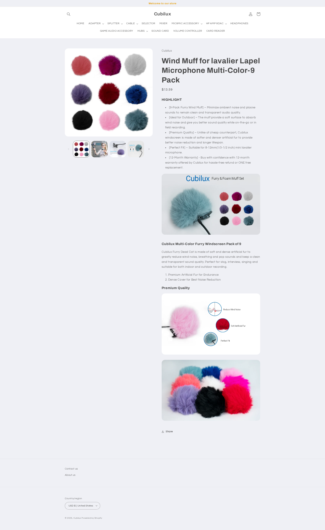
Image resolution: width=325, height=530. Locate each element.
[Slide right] (149, 149)
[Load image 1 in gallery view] (81, 149)
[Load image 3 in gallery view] (118, 149)
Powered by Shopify (92, 518)
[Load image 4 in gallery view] (136, 149)
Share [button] (169, 431)
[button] (69, 14)
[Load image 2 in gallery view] (99, 149)
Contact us (71, 469)
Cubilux (77, 518)
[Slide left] (68, 149)
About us (70, 475)
